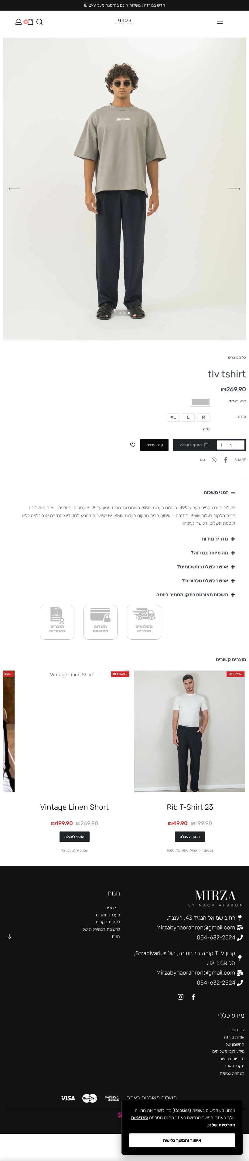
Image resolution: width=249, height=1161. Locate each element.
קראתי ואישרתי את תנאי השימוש (169, 620)
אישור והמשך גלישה (182, 1140)
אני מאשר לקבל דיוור (181, 612)
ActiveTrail (133, 655)
